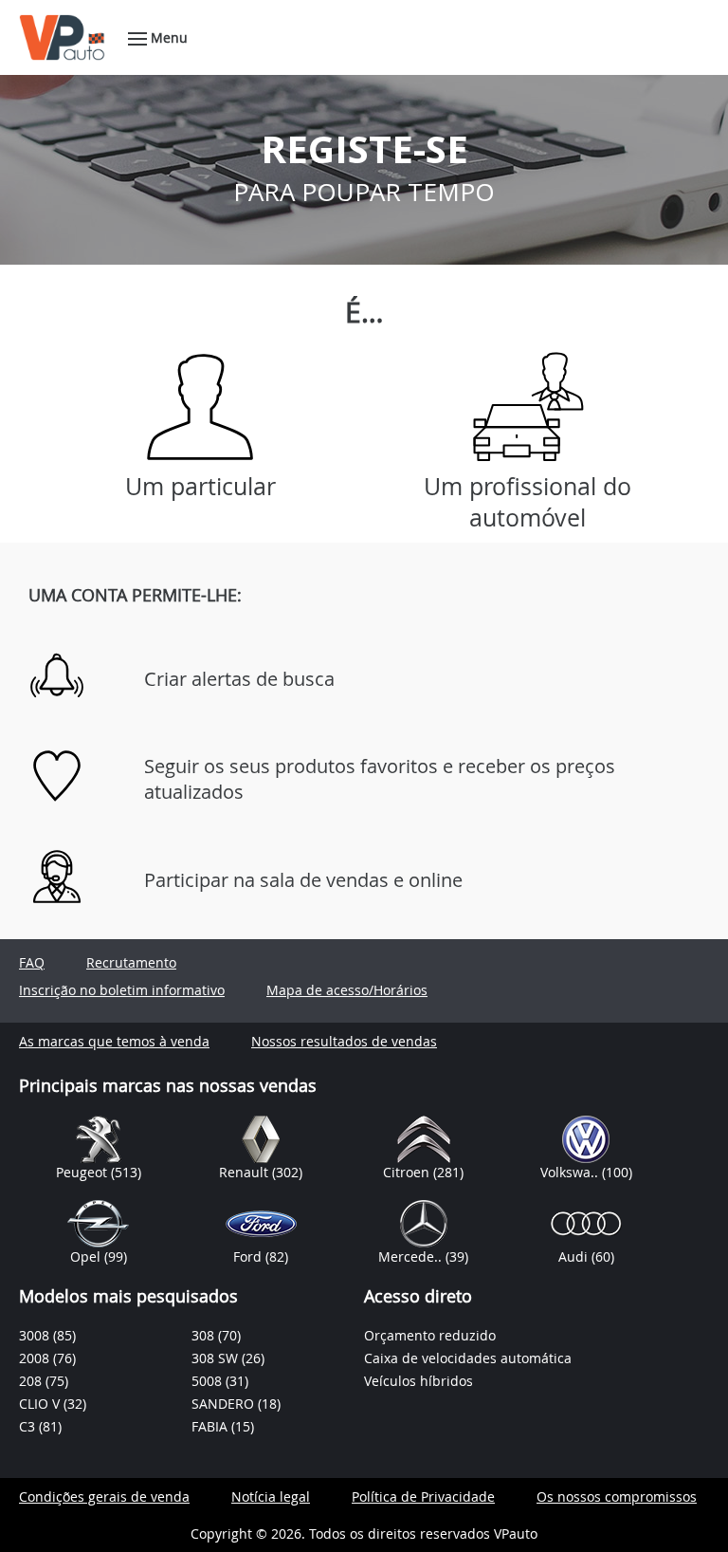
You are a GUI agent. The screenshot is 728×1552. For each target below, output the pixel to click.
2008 (36, 1358)
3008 (36, 1335)
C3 (29, 1426)
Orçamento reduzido (430, 1335)
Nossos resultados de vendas (344, 1041)
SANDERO (224, 1404)
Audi (575, 1256)
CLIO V (41, 1404)
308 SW (216, 1358)
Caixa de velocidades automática (468, 1358)
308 (204, 1335)
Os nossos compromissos (617, 1496)
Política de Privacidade (423, 1496)
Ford (249, 1256)
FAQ (32, 962)
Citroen (408, 1172)
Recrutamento (131, 962)
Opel (87, 1256)
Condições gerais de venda (104, 1496)
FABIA (211, 1426)
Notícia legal (270, 1496)
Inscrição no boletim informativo (122, 990)
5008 (208, 1381)
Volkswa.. (571, 1172)
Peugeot (83, 1172)
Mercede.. (412, 1256)
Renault (245, 1172)
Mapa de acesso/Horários (347, 990)
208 (32, 1381)
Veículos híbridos (418, 1381)
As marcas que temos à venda (114, 1041)
